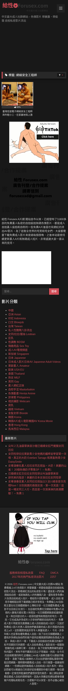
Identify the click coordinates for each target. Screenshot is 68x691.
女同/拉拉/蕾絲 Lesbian (21, 334)
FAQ (42, 572)
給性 (15, 584)
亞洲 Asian (14, 314)
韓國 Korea (14, 417)
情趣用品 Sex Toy (18, 346)
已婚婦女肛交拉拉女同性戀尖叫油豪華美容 (33, 473)
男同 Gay (13, 381)
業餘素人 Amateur (18, 365)
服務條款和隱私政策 (21, 572)
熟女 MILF (14, 377)
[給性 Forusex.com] (28, 8)
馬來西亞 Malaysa (18, 429)
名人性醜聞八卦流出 (20, 330)
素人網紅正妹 (16, 385)
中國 (11, 310)
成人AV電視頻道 (18, 350)
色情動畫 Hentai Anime (21, 393)
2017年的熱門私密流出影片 (28, 576)
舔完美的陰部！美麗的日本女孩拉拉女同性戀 (34, 477)
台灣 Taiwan (15, 326)
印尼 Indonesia (17, 318)
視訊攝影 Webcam (19, 401)
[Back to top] (57, 681)
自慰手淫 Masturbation (21, 389)
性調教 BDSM (16, 342)
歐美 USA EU (16, 369)
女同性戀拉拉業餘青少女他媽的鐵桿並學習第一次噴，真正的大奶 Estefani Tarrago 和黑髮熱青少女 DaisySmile (37, 457)
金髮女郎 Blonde (18, 413)
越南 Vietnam (16, 409)
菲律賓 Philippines (19, 397)
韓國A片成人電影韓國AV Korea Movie (30, 421)
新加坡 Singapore (18, 353)
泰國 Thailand (16, 373)
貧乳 (11, 405)
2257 (53, 576)
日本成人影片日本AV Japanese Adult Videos (34, 361)
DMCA (54, 572)
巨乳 (11, 338)
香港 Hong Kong (18, 425)
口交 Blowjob (16, 322)
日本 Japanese (17, 357)
